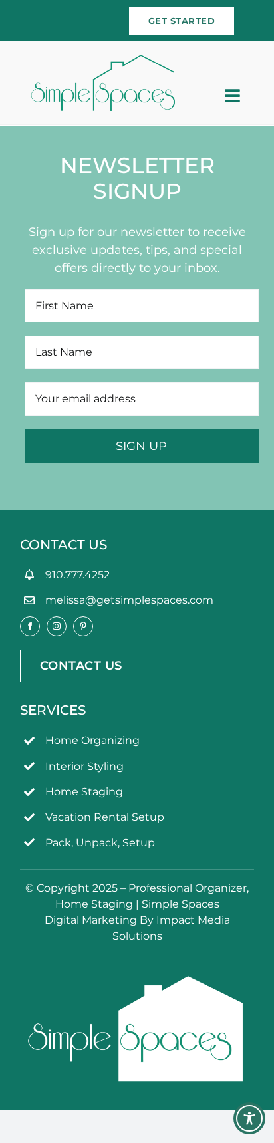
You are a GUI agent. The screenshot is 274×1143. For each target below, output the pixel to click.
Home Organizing (92, 740)
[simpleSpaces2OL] (103, 60)
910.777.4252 (77, 575)
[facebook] (30, 626)
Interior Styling (84, 766)
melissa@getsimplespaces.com (129, 600)
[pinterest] (83, 626)
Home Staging (84, 791)
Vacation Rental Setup (104, 817)
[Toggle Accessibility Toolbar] (249, 1118)
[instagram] (57, 626)
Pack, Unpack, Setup (100, 842)
